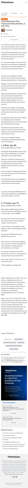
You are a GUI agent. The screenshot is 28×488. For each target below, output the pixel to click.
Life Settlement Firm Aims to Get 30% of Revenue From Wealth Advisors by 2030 (13, 445)
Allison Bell (9, 30)
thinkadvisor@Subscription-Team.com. (14, 474)
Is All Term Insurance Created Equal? (13, 433)
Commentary (4, 19)
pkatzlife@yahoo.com (15, 313)
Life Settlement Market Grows (11, 442)
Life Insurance (14, 13)
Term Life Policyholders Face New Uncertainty (12, 438)
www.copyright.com (7, 358)
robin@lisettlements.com (10, 292)
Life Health (5, 13)
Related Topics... (8, 339)
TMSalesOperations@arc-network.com (15, 360)
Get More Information (14, 395)
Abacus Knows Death (9, 435)
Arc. (13, 483)
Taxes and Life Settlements (10, 448)
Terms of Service (10, 484)
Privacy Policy (18, 484)
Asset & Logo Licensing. (17, 361)
